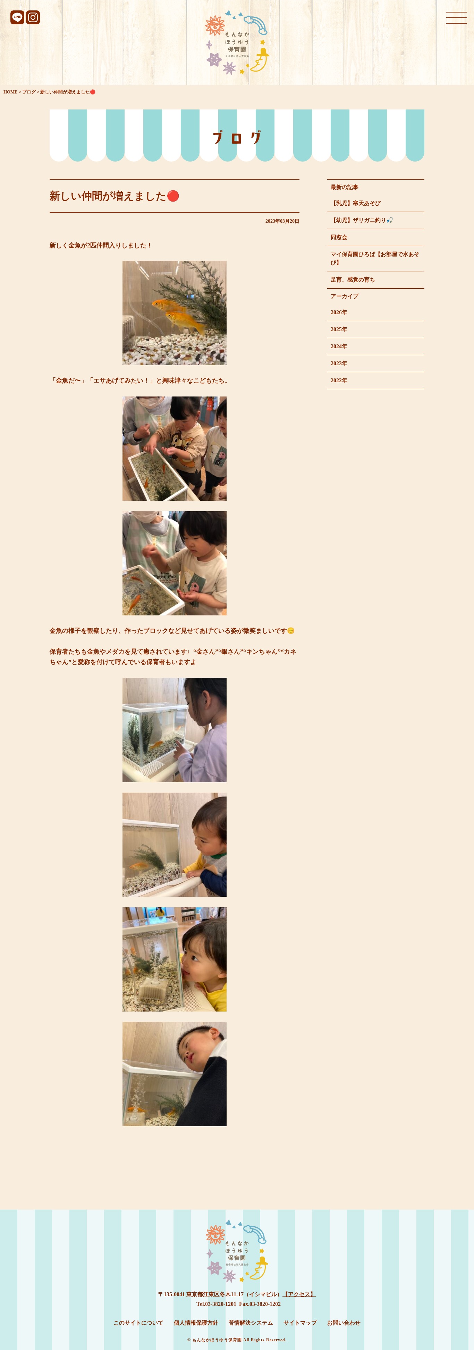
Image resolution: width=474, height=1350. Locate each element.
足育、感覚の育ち (353, 280)
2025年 (339, 329)
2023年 (339, 363)
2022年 (339, 380)
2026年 (339, 312)
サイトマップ (300, 1323)
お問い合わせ (344, 1323)
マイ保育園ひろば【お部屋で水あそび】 (375, 258)
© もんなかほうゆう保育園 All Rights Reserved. (237, 1339)
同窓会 (339, 237)
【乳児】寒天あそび (356, 203)
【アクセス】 (299, 1294)
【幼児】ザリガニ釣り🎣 (362, 220)
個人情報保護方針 (196, 1323)
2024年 (339, 346)
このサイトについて (138, 1323)
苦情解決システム (251, 1323)
